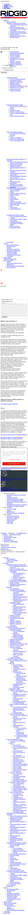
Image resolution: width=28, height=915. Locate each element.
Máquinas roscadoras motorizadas (18, 667)
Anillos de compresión (15, 622)
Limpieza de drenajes (12, 77)
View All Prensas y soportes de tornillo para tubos (20, 707)
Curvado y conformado (15, 137)
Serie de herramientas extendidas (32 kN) (18, 594)
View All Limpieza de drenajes (17, 79)
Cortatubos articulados (21, 735)
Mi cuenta (6, 13)
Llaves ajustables (17, 768)
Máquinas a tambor (14, 83)
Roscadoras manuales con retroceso (21, 681)
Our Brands (6, 8)
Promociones (10, 242)
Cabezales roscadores (21, 676)
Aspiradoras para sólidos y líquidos (15, 215)
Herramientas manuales (15, 80)
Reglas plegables (14, 199)
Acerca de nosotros (8, 260)
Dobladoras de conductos (16, 184)
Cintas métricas (13, 207)
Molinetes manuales (18, 636)
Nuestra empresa (8, 507)
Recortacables (13, 183)
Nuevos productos (11, 885)
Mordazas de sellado (15, 602)
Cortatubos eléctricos (18, 725)
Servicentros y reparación (13, 249)
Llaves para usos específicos (20, 769)
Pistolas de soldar (17, 790)
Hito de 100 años (11, 267)
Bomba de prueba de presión (20, 789)
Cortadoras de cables (15, 181)
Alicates (12, 200)
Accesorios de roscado (18, 687)
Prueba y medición (14, 583)
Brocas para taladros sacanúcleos (18, 699)
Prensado (9, 496)
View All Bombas (17, 848)
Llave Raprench (17, 755)
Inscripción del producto (13, 245)
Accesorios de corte (15, 616)
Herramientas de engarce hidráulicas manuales (16, 165)
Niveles (12, 196)
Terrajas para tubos (20, 683)
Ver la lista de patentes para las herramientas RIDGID (14, 434)
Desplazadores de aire (15, 227)
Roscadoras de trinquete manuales (20, 678)
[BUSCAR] (14, 310)
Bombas (12, 192)
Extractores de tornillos (15, 202)
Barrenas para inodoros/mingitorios (18, 634)
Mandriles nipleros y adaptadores (18, 685)
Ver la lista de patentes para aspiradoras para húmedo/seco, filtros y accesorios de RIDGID (12, 438)
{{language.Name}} (9, 70)
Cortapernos (13, 197)
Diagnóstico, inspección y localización (16, 495)
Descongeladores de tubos (19, 788)
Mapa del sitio (7, 538)
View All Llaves (17, 745)
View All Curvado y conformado (18, 774)
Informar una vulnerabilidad (10, 541)
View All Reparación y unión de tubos (18, 784)
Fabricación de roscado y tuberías (15, 104)
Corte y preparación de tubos (17, 140)
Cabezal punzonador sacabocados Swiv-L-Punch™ (18, 176)
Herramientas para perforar (19, 694)
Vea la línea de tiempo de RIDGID (9, 404)
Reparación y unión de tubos (17, 139)
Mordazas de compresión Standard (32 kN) (19, 607)
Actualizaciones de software (14, 254)
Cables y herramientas (15, 90)
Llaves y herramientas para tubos (15, 132)
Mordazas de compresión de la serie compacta (20, 613)
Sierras (14, 721)
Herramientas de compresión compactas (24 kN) (20, 600)
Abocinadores (16, 778)
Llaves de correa (17, 766)
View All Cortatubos (21, 728)
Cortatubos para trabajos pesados (20, 733)
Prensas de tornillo (14, 194)
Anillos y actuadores (15, 615)
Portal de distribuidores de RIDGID (15, 266)
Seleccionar (4, 72)
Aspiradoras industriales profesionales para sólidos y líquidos (16, 223)
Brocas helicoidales (14, 204)
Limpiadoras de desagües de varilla (18, 86)
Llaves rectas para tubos (19, 746)
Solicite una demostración (10, 259)
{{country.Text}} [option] (8, 65)
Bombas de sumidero (18, 849)
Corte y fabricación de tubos (17, 116)
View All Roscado (17, 664)
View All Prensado (14, 588)
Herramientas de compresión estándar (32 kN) (20, 597)
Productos (6, 563)
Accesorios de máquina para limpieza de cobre (20, 808)
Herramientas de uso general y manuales (17, 187)
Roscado (12, 109)
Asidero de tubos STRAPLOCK (18, 193)
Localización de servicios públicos (18, 581)
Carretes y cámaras (17, 578)
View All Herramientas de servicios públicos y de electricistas (18, 162)
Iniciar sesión (10, 523)
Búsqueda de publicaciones (13, 250)
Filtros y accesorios (14, 226)
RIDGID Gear (10, 264)
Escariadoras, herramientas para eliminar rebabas (19, 811)
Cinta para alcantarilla (18, 638)
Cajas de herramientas (15, 209)
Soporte (6, 243)
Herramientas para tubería (19, 701)
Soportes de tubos (17, 712)
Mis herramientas (8, 15)
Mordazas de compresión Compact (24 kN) (19, 610)
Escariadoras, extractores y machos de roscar (19, 719)
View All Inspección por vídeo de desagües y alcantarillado (19, 574)
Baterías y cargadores (15, 621)
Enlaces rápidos (7, 514)
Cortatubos (15, 726)
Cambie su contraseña (9, 16)
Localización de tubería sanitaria (18, 580)
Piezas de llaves (17, 771)
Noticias (9, 262)
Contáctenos (10, 256)
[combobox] (8, 50)
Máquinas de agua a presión (17, 87)
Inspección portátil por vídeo (17, 569)
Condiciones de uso (8, 540)
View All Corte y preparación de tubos (18, 794)
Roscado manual (17, 671)
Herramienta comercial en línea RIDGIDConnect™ (17, 585)
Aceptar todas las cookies (14, 463)
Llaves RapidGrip (18, 751)
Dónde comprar (7, 257)
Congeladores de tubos (18, 786)
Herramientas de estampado (20, 780)
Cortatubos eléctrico (18, 797)
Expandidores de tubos (18, 779)
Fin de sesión (7, 17)
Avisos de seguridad (12, 253)
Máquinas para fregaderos (16, 82)
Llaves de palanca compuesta (20, 764)
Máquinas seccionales (15, 84)
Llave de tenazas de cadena (19, 765)
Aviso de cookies (8, 536)
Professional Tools (8, 6)
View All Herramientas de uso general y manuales (17, 190)
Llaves (11, 136)
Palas (11, 206)
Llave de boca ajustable (19, 761)
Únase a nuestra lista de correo (14, 263)
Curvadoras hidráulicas (18, 702)
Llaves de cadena (17, 762)
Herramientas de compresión (17, 590)
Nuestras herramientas (9, 493)
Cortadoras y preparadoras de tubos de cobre (19, 805)
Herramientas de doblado (19, 776)
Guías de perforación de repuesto (18, 203)
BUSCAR (4, 317)
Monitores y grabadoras (19, 577)
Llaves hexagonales (18, 759)
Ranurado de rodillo (15, 110)
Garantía (9, 247)
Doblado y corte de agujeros (17, 112)
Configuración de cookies (10, 537)
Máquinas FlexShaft (15, 89)
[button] (14, 1)
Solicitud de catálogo (12, 252)
